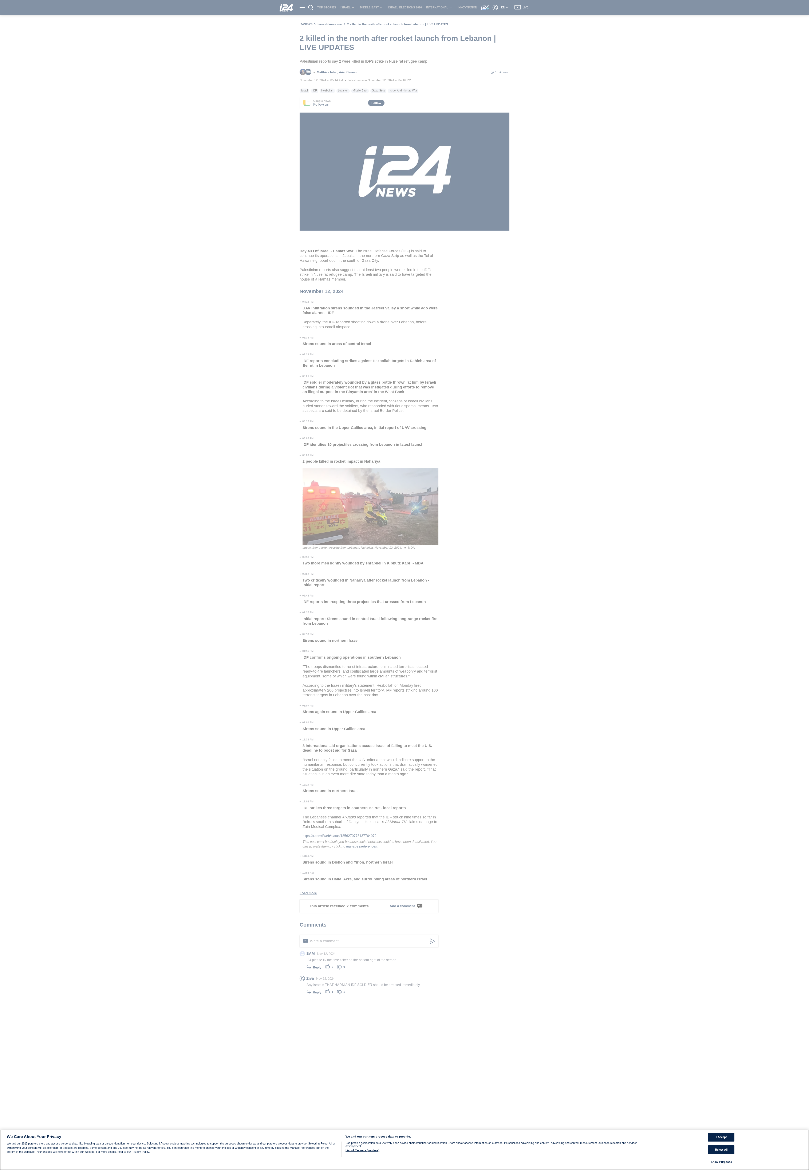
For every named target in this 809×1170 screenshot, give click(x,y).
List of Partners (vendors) (362, 1150)
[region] (404, 1150)
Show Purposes (721, 1161)
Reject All (721, 1149)
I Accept (721, 1137)
